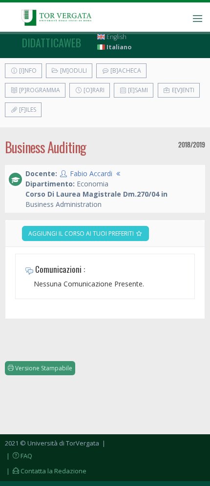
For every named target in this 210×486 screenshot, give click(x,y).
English (115, 37)
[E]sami (137, 90)
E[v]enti (182, 90)
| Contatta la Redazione (45, 470)
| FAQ (18, 455)
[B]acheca (125, 70)
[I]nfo (27, 70)
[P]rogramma (39, 90)
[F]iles (27, 109)
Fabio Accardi (91, 173)
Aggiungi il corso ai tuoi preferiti (81, 233)
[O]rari (93, 90)
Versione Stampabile (43, 368)
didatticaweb (51, 42)
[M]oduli (73, 70)
